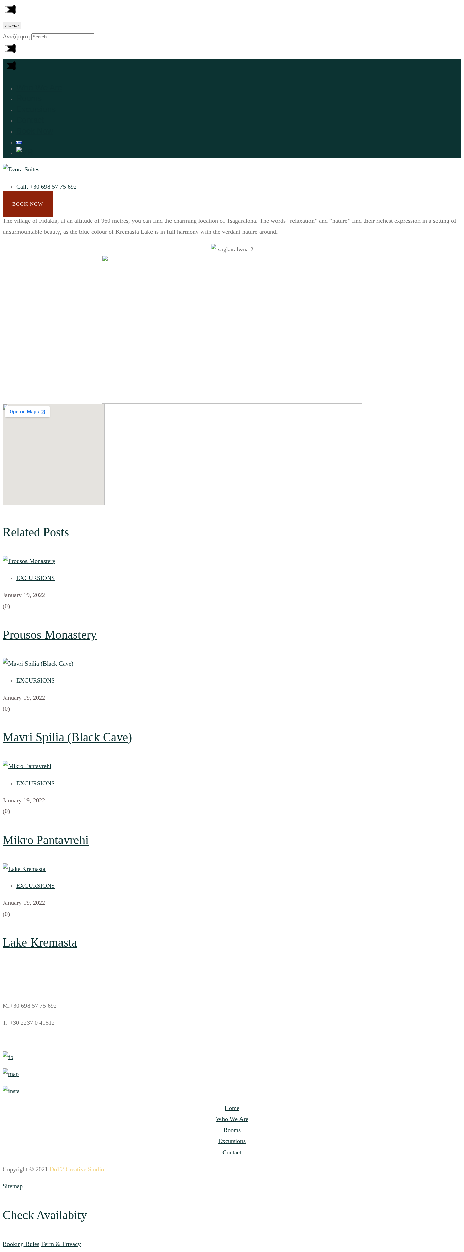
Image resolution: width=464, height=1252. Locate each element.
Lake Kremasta (40, 942)
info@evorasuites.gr (35, 1039)
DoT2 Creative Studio (77, 1169)
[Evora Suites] (21, 169)
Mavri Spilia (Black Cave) (67, 737)
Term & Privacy (61, 1243)
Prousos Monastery (50, 634)
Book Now (27, 204)
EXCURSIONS (35, 578)
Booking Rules (21, 1243)
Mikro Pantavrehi (46, 840)
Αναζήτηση (16, 36)
